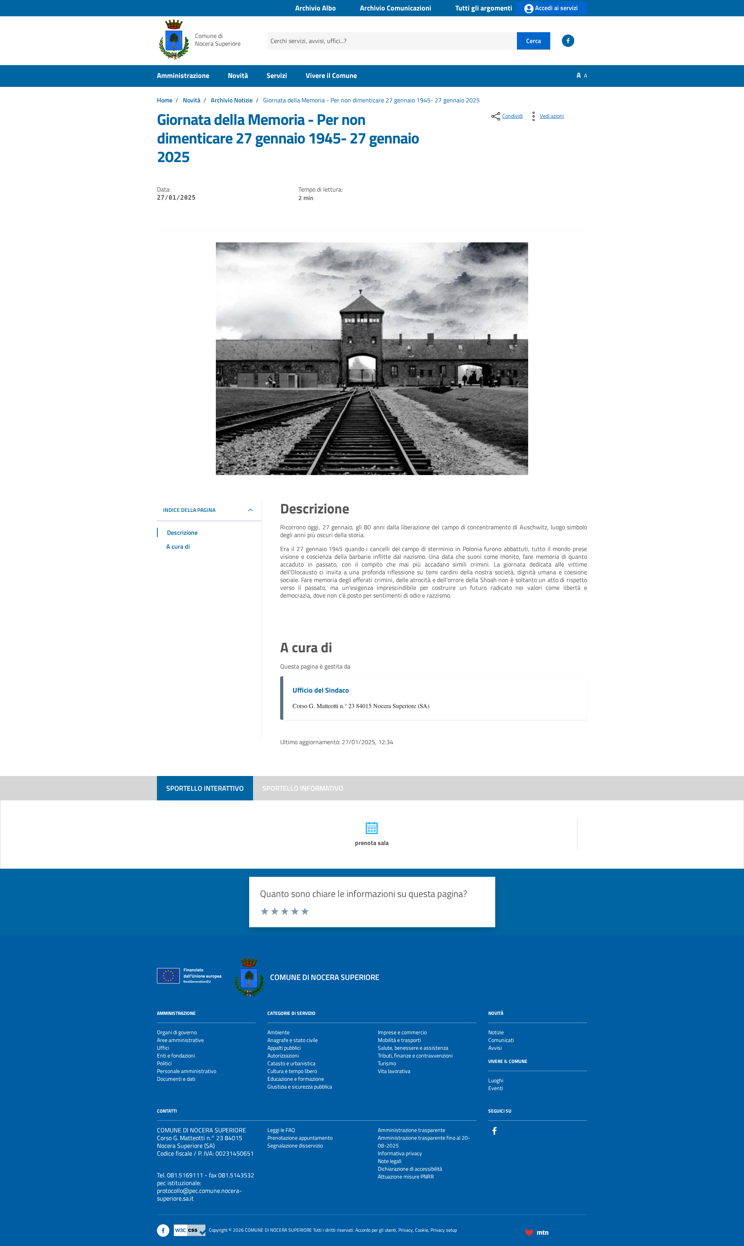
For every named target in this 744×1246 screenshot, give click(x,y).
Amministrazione (183, 75)
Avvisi (495, 1048)
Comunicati (501, 1040)
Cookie (421, 1230)
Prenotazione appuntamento (299, 1138)
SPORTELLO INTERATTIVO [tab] (205, 788)
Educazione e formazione (295, 1079)
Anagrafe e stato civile (292, 1040)
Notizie (496, 1032)
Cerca (533, 40)
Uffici (163, 1048)
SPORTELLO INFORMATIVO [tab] (302, 788)
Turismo (387, 1063)
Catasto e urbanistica (291, 1063)
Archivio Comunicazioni (395, 8)
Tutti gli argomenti (483, 8)
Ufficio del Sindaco (321, 690)
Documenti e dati (176, 1079)
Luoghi (495, 1080)
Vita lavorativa (394, 1071)
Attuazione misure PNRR (406, 1176)
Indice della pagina (189, 510)
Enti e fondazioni (176, 1055)
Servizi (277, 75)
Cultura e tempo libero (292, 1071)
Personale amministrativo (186, 1071)
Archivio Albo (315, 8)
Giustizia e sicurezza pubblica (299, 1086)
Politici (164, 1063)
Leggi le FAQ (281, 1130)
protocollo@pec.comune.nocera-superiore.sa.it (199, 1194)
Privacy (405, 1230)
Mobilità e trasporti (399, 1040)
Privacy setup (444, 1230)
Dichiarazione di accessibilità (410, 1169)
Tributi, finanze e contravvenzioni (415, 1055)
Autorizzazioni (283, 1055)
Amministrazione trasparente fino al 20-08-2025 (424, 1141)
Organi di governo (177, 1032)
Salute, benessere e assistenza (413, 1048)
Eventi (495, 1088)
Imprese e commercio (402, 1032)
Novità (238, 75)
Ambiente (278, 1032)
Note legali (389, 1161)
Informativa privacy (400, 1153)
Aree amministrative (180, 1040)
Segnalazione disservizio (295, 1145)
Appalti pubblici (284, 1048)
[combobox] (392, 41)
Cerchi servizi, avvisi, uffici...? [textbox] (308, 40)
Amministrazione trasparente (411, 1130)
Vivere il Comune (331, 75)
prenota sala (372, 842)
